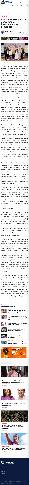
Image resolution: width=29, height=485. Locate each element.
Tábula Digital (11, 483)
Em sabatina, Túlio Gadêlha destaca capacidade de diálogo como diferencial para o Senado (13, 382)
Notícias (8, 13)
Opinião (3, 476)
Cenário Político (4, 471)
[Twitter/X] (23, 32)
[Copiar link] (26, 32)
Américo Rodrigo (9, 31)
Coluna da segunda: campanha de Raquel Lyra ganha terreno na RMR (17, 342)
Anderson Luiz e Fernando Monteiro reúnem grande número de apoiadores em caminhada (14, 427)
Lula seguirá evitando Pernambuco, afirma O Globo (17, 336)
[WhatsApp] (16, 32)
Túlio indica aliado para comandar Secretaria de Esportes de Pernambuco (16, 330)
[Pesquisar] (20, 2)
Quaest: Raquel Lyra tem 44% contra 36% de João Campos (17, 324)
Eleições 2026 (4, 468)
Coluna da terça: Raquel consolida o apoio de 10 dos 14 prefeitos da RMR (17, 311)
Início (2, 13)
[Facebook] (20, 32)
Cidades (3, 473)
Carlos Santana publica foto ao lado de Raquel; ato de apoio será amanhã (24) (17, 318)
